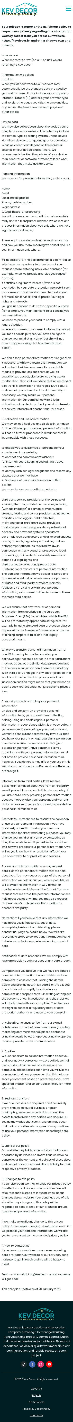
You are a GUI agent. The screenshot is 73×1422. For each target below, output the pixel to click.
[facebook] (32, 1364)
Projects (36, 1395)
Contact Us (36, 1415)
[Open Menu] (68, 9)
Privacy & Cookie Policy (36, 1408)
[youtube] (49, 1364)
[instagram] (41, 1364)
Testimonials (36, 1402)
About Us (36, 1388)
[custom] (24, 1364)
